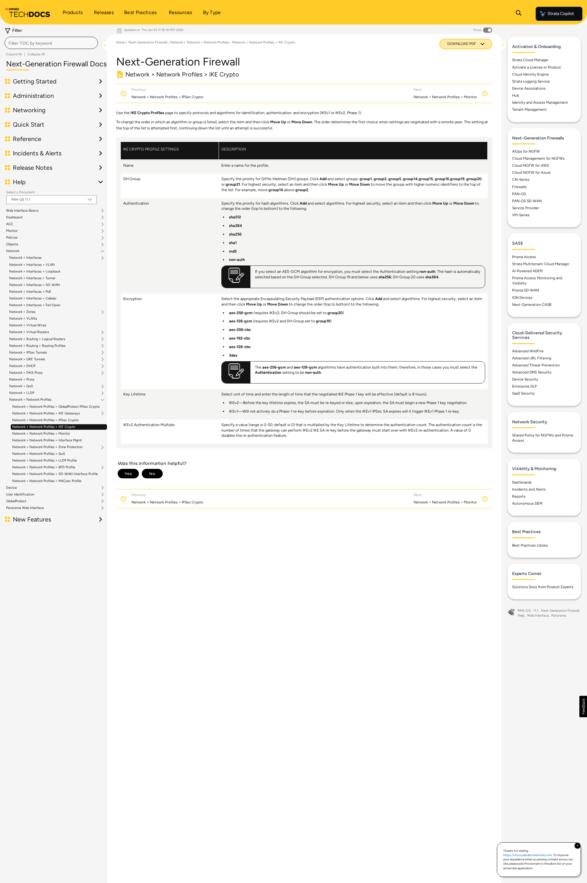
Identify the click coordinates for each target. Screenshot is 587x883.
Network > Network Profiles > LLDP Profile (44, 460)
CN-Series (521, 179)
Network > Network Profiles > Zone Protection (47, 447)
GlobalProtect (16, 501)
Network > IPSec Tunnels (28, 352)
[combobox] (51, 43)
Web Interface (538, 616)
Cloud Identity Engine (530, 74)
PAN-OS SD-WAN (527, 201)
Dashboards (522, 482)
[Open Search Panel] (518, 13)
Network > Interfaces (25, 258)
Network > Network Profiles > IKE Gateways (46, 413)
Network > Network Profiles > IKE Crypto (43, 427)
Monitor (12, 231)
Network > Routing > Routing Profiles (37, 346)
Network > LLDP (21, 393)
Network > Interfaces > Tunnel (32, 278)
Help (521, 616)
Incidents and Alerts (529, 489)
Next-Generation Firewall (147, 42)
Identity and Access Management (540, 102)
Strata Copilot (561, 13)
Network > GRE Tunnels (27, 359)
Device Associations (529, 88)
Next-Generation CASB (531, 304)
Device (11, 488)
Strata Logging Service (531, 81)
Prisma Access (524, 257)
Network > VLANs (23, 319)
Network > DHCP (22, 366)
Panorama (558, 616)
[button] (583, 706)
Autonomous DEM (527, 503)
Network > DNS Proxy (26, 373)
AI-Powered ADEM (527, 271)
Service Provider (525, 208)
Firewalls (519, 187)
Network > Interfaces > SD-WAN (34, 285)
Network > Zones (22, 312)
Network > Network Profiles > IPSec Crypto (45, 420)
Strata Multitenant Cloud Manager (540, 264)
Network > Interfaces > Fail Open (34, 305)
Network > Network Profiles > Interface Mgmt (47, 440)
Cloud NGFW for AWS (530, 165)
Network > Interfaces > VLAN (32, 265)
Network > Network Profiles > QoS (38, 454)
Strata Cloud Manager (530, 60)
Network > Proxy (22, 379)
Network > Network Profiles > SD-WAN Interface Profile (55, 474)
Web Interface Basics (22, 211)
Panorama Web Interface (25, 508)
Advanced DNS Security (532, 372)
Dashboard (14, 217)
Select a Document (20, 192)
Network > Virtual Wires (27, 325)
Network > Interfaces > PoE (30, 292)
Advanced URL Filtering (531, 358)
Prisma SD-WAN (525, 290)
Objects (12, 244)
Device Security (525, 379)
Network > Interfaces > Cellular (33, 298)
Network (12, 251)
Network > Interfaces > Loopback (34, 271)
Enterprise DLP (524, 386)
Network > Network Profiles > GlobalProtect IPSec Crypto (56, 407)
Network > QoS (21, 386)
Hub (515, 95)
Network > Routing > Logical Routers (37, 339)
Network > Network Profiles (30, 400)
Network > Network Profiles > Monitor (41, 434)
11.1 (535, 611)
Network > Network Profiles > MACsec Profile (46, 481)
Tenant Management (529, 109)
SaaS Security (523, 393)
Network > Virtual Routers (29, 332)
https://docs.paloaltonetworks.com (527, 855)
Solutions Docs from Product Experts (543, 587)
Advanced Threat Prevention (536, 365)
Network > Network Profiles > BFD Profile (43, 467)
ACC (9, 224)
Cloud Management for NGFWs (538, 158)
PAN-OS (519, 194)
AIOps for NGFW (526, 151)
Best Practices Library (530, 545)
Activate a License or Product (536, 67)
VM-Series (521, 215)
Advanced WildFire (528, 351)
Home (120, 42)
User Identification (20, 494)
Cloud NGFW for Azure (531, 172)
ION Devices (522, 297)
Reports (519, 496)
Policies (11, 237)
